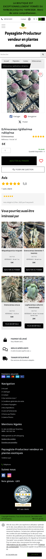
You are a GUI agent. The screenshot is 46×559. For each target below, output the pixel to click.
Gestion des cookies (8, 439)
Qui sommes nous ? (9, 398)
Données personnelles (9, 442)
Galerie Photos (7, 417)
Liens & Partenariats (9, 411)
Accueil (6, 61)
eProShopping (6, 519)
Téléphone (7, 465)
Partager (16, 116)
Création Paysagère (9, 404)
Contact (23, 19)
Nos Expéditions (8, 408)
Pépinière (16, 61)
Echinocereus (36, 61)
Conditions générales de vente (13, 401)
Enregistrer (31, 116)
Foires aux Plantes (8, 414)
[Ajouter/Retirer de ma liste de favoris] (41, 160)
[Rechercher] (43, 54)
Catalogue (6, 392)
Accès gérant (38, 519)
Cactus (25, 61)
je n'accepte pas (11, 554)
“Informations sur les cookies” (16, 545)
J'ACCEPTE (34, 554)
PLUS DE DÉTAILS (12, 324)
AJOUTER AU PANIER (19, 160)
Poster (25, 122)
